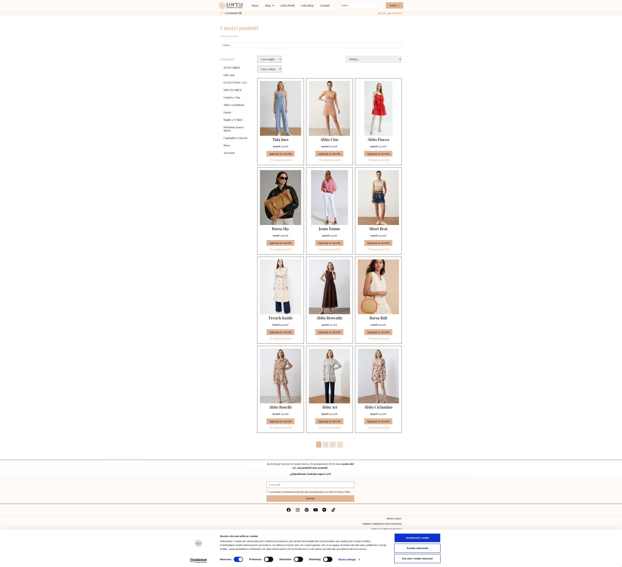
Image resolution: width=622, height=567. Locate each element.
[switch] (268, 559)
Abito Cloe (329, 139)
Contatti (325, 5)
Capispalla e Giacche (236, 138)
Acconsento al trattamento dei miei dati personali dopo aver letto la (310, 491)
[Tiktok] (333, 510)
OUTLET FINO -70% (235, 82)
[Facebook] (289, 510)
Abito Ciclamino (378, 407)
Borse (227, 145)
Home (255, 5)
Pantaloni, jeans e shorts (234, 128)
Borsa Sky (280, 228)
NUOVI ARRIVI (232, 67)
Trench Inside (280, 317)
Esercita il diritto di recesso (386, 529)
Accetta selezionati (417, 548)
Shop (268, 5)
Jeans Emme (329, 228)
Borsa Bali (378, 317)
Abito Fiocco (378, 139)
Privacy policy (394, 518)
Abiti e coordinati (234, 105)
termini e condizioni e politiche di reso (382, 523)
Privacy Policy (344, 491)
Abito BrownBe (329, 317)
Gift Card (229, 75)
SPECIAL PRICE (233, 90)
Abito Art (329, 407)
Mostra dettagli (347, 559)
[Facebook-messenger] (324, 510)
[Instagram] (298, 510)
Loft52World (288, 5)
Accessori (229, 152)
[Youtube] (315, 510)
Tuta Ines (280, 139)
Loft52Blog (307, 5)
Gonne (227, 112)
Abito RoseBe (280, 407)
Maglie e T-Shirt (233, 119)
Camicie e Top (232, 97)
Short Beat (378, 228)
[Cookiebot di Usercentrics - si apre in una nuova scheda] (198, 560)
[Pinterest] (307, 510)
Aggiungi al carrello (280, 153)
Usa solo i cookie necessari (417, 558)
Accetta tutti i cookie (417, 537)
